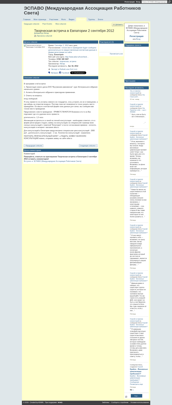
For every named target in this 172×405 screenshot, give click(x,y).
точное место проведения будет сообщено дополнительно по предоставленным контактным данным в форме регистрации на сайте (72, 50)
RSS (126, 397)
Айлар (46, 33)
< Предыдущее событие (33, 145)
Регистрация (130, 2)
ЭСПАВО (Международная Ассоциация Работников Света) (82, 10)
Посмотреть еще (136, 384)
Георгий (132, 104)
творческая (64, 61)
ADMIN (40, 402)
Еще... (137, 396)
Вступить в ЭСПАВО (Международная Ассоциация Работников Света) (52, 161)
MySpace (54, 73)
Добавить (119, 24)
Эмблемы (105, 402)
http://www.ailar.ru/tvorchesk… (77, 57)
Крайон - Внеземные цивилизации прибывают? (139, 371)
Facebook (65, 73)
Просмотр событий (44, 36)
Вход (138, 2)
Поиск (169, 2)
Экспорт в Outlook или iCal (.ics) (64, 69)
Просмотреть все (116, 54)
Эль (131, 91)
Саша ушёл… (134, 97)
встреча (73, 61)
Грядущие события (31, 24)
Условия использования (139, 402)
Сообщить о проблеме (119, 402)
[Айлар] (28, 36)
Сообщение (134, 382)
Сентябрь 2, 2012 (62, 45)
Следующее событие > (88, 145)
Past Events (47, 24)
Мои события (60, 24)
